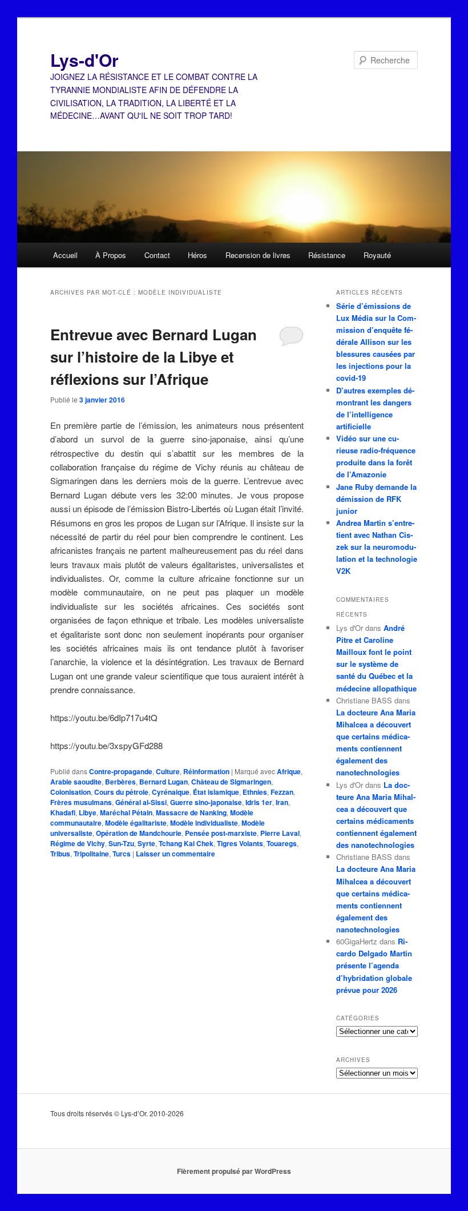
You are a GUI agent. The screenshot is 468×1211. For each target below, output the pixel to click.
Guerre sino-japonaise (206, 802)
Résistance (326, 255)
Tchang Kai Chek (186, 843)
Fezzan (282, 792)
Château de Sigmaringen (231, 782)
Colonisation (70, 792)
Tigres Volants (240, 843)
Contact (157, 255)
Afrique (289, 771)
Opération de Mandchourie (138, 833)
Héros (197, 255)
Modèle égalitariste (136, 823)
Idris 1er (258, 802)
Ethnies (255, 792)
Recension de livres (258, 255)
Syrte (146, 843)
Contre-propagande (120, 771)
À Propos (110, 255)
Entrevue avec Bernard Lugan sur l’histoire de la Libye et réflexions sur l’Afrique (153, 356)
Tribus (60, 853)
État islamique (216, 792)
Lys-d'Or (84, 59)
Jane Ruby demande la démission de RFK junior (376, 498)
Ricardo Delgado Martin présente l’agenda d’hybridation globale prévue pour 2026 (374, 965)
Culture (168, 771)
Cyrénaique (170, 792)
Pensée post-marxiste (221, 833)
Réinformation (206, 771)
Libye (87, 812)
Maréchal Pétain (126, 812)
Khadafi (62, 812)
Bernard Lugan (163, 782)
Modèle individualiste (204, 823)
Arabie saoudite (76, 782)
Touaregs (282, 843)
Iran (282, 802)
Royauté (377, 255)
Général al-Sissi (141, 802)
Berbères (120, 782)
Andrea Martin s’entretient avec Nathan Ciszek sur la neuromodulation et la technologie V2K (376, 547)
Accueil (65, 255)
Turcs (121, 853)
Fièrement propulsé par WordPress (234, 1171)
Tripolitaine (91, 853)
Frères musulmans (81, 802)
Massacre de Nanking (191, 812)
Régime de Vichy (77, 843)
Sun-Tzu (121, 843)
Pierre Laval (280, 833)
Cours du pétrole (121, 792)
